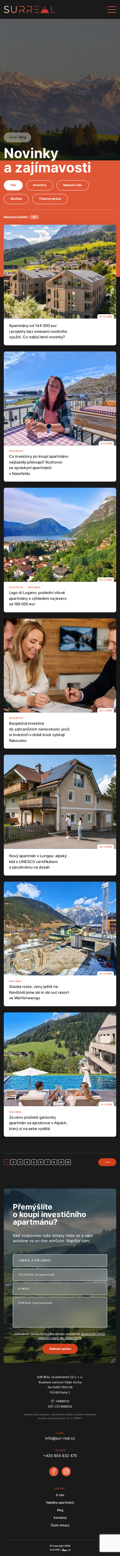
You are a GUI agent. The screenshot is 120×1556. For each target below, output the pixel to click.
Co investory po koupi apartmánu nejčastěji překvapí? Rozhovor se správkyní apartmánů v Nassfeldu (38, 465)
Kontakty (60, 1518)
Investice (39, 185)
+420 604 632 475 (60, 1455)
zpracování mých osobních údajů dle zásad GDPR (71, 1336)
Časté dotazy (60, 1525)
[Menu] (111, 9)
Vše (13, 185)
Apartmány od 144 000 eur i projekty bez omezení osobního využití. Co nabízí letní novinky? (38, 331)
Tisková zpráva (50, 199)
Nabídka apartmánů (60, 1502)
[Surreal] (55, 9)
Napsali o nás (72, 185)
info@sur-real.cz (60, 1438)
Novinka (16, 199)
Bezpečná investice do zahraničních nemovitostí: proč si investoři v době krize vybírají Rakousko (39, 732)
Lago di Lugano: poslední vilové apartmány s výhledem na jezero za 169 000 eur (38, 598)
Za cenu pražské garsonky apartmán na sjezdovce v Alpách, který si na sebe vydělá (38, 1123)
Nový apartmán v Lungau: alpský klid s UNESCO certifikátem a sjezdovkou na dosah (38, 861)
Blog (23, 137)
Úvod (12, 137)
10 (67, 1162)
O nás (60, 1495)
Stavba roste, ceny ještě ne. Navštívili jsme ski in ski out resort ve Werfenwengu (39, 992)
